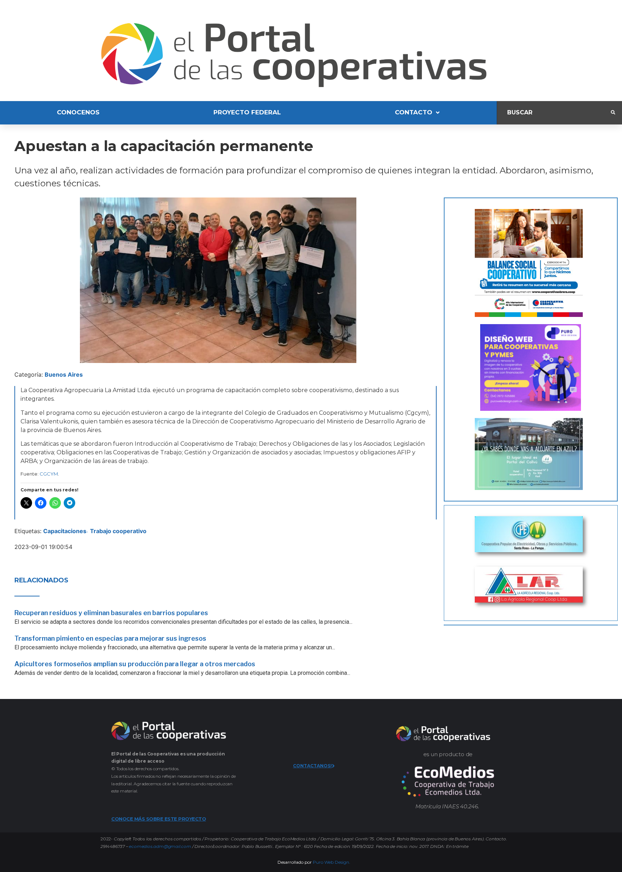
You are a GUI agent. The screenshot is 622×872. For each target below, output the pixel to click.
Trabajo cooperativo (118, 531)
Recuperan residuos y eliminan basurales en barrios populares (111, 613)
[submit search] (613, 112)
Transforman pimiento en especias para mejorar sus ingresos (110, 638)
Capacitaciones (64, 531)
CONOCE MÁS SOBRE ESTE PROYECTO (158, 819)
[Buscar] (554, 113)
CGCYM (49, 474)
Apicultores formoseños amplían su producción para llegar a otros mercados (134, 664)
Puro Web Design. (331, 862)
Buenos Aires (64, 374)
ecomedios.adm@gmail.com (160, 846)
